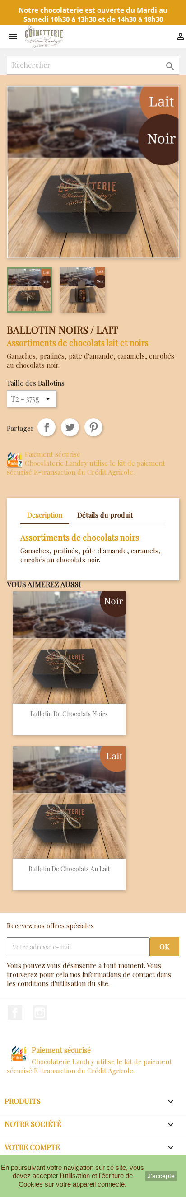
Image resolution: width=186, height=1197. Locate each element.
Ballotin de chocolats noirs (69, 714)
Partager (46, 427)
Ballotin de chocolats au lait (69, 869)
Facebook (15, 1012)
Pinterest (93, 427)
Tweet (70, 427)
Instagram (40, 1012)
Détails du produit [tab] (105, 514)
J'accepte (161, 1175)
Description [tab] (44, 514)
